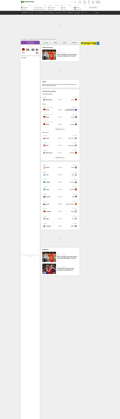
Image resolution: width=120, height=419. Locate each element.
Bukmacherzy (52, 12)
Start (21, 39)
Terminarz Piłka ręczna (33, 39)
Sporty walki (59, 12)
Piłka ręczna (70, 12)
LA (86, 12)
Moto (83, 12)
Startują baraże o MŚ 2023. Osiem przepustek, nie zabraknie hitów (65, 269)
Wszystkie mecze (60, 129)
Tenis (36, 12)
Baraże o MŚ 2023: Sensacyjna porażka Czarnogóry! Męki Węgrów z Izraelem (67, 55)
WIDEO (64, 12)
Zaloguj (98, 2)
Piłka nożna (30, 12)
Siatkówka (41, 12)
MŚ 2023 (39, 39)
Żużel (46, 12)
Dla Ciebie (24, 12)
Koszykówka (77, 12)
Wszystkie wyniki (93, 7)
